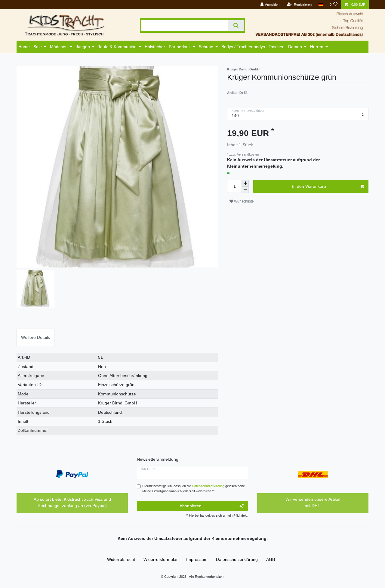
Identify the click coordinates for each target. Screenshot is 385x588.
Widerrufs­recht (121, 559)
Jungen (83, 46)
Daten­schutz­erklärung (237, 559)
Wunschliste (243, 201)
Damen (295, 46)
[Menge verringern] (245, 190)
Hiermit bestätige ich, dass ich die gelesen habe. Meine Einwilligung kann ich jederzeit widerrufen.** (194, 488)
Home (24, 46)
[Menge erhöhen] (245, 183)
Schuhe (206, 46)
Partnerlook (180, 46)
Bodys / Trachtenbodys (243, 46)
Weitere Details (35, 337)
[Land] (320, 4)
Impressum (197, 559)
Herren (316, 46)
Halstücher (155, 46)
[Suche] (236, 25)
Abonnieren (191, 505)
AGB (270, 559)
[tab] (35, 337)
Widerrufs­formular (160, 559)
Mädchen (59, 46)
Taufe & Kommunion (117, 46)
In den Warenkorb (309, 186)
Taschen (277, 46)
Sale (37, 46)
